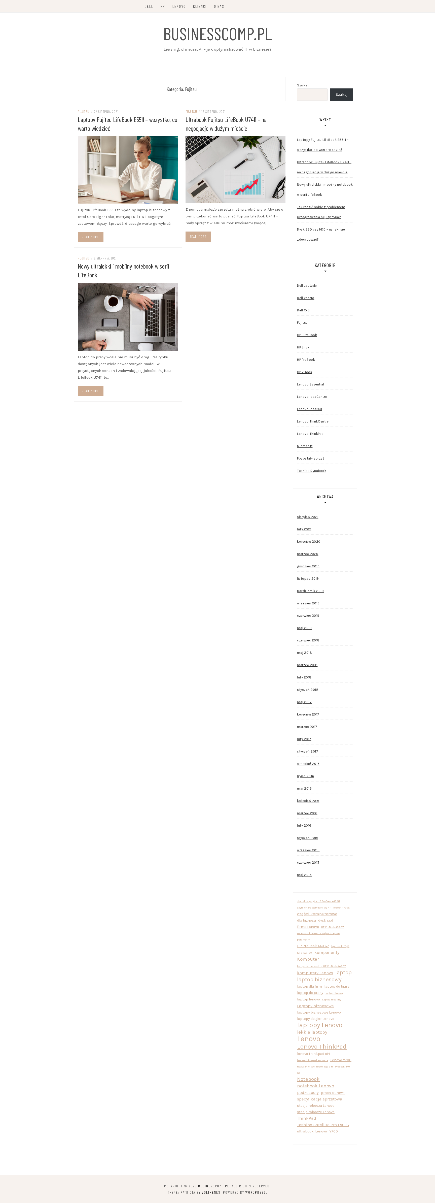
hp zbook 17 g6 (340, 946)
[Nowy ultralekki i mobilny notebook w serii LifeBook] (128, 316)
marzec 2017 (307, 727)
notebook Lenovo (315, 1086)
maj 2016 (304, 788)
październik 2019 (310, 591)
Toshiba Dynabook (311, 471)
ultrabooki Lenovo (312, 1131)
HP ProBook (306, 360)
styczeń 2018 (307, 690)
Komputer (308, 959)
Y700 (333, 1131)
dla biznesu (306, 920)
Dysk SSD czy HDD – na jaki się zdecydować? (321, 234)
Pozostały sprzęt (310, 458)
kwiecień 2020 (308, 541)
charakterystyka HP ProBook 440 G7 (318, 901)
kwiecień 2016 (308, 801)
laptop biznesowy (319, 979)
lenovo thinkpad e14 (313, 1054)
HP (163, 6)
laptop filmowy (334, 993)
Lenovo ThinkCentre (313, 421)
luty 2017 (304, 739)
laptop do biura (336, 986)
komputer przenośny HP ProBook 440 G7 (321, 966)
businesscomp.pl (217, 33)
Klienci (200, 6)
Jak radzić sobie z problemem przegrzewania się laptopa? (321, 212)
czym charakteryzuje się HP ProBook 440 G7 (323, 907)
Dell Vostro (305, 298)
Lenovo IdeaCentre (312, 397)
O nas (219, 6)
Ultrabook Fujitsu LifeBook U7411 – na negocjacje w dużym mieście (324, 167)
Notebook (308, 1079)
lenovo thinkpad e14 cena (312, 1060)
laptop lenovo (308, 999)
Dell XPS (303, 310)
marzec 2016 (307, 813)
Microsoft (305, 446)
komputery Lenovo (315, 972)
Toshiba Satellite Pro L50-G (323, 1124)
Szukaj (303, 85)
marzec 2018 (307, 665)
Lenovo (179, 6)
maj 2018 (304, 653)
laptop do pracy (310, 993)
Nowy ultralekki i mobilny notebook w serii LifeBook (325, 190)
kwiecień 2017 (308, 714)
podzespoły (308, 1092)
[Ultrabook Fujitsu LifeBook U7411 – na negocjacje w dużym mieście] (236, 169)
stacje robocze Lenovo (316, 1112)
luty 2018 (304, 677)
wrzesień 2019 (308, 603)
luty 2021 (304, 529)
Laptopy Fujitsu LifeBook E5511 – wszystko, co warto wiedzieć (322, 145)
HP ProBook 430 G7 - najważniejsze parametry (318, 936)
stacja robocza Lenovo (316, 1105)
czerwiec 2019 (308, 615)
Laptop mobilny (331, 999)
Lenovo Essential (310, 384)
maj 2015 (304, 875)
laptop (343, 972)
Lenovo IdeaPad (309, 409)
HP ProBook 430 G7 (332, 927)
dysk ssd (325, 920)
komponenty (326, 952)
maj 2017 (304, 702)
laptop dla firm (309, 986)
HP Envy (303, 347)
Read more (90, 237)
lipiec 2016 (305, 776)
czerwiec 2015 (308, 862)
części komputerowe (317, 914)
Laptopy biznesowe (315, 1005)
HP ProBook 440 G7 (313, 946)
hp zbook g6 (304, 953)
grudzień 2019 (308, 566)
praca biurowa (333, 1093)
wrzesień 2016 (308, 764)
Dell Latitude (307, 285)
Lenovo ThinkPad (310, 434)
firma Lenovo (308, 927)
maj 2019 (304, 628)
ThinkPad (306, 1118)
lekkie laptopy (312, 1032)
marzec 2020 (307, 554)
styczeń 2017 (307, 751)
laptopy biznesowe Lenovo (319, 1012)
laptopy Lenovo (319, 1025)
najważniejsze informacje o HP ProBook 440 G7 (323, 1070)
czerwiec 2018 (308, 640)
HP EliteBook (307, 335)
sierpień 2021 (307, 517)
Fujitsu (83, 111)
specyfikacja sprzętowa (319, 1099)
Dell (149, 6)
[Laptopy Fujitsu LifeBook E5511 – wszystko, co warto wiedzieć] (128, 169)
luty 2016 (304, 825)
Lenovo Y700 (340, 1060)
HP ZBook (304, 372)
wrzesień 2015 (308, 850)
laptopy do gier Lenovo (315, 1019)
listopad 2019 (308, 578)
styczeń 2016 (307, 838)
